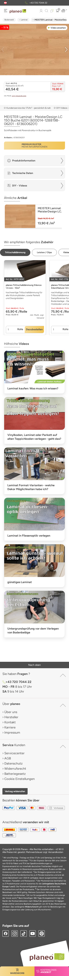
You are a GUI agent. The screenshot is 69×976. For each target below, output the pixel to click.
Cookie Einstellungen (19, 779)
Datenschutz (13, 763)
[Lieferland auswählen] (5, 2)
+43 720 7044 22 (38, 2)
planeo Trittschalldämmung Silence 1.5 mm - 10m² (24, 286)
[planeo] (45, 957)
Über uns (10, 712)
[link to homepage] (18, 11)
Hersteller (11, 717)
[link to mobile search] (46, 10)
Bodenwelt (9, 20)
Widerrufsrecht (15, 768)
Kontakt (10, 722)
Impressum (12, 732)
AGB (7, 758)
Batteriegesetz (15, 774)
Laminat (24, 20)
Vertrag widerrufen (15, 791)
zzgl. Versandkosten (19, 96)
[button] (5, 2)
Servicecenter (14, 753)
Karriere (10, 727)
